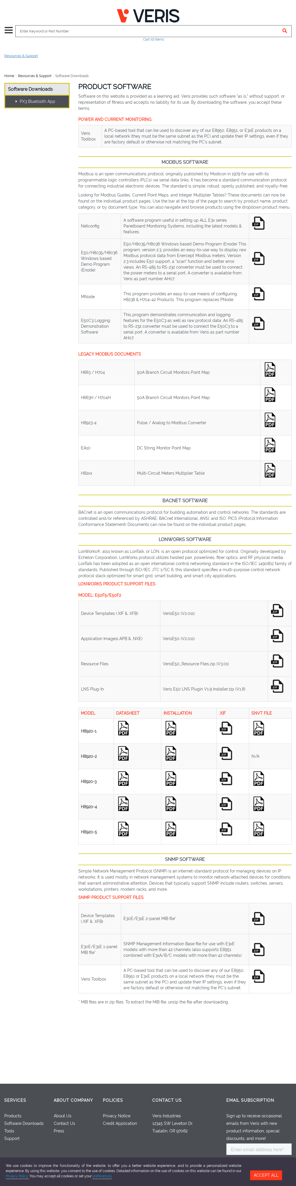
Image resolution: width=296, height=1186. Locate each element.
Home (9, 76)
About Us (62, 1116)
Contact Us (64, 1123)
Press (59, 1131)
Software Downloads (30, 89)
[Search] (285, 31)
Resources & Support (21, 56)
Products (12, 1116)
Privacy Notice (116, 1116)
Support (12, 1138)
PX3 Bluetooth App (36, 101)
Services (15, 1100)
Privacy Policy (17, 1176)
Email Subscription (250, 1100)
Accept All (266, 1175)
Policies (113, 1100)
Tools (9, 1131)
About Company (73, 1100)
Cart (153, 39)
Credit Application (120, 1123)
